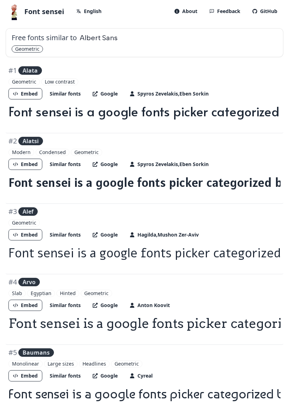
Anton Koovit (153, 305)
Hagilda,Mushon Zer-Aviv (168, 234)
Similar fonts (65, 93)
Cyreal (145, 375)
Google (109, 93)
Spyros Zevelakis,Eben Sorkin (173, 93)
